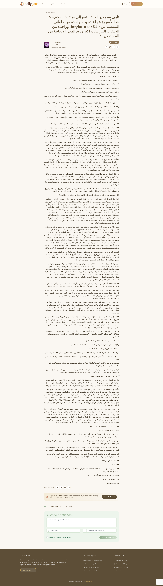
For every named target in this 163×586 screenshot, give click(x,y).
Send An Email (120, 571)
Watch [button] (54, 4)
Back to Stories (50, 12)
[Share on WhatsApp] (117, 47)
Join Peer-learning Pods (90, 564)
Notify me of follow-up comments (60, 537)
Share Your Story (121, 564)
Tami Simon (57, 43)
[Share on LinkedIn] (113, 47)
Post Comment (109, 537)
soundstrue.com (61, 47)
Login (126, 4)
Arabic (115, 42)
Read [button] (44, 4)
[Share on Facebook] (106, 47)
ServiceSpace (89, 581)
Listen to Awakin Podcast (91, 571)
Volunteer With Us (122, 567)
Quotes (63, 4)
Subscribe (136, 4)
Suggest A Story (121, 560)
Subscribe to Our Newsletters (92, 560)
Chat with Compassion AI (91, 567)
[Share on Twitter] (110, 47)
